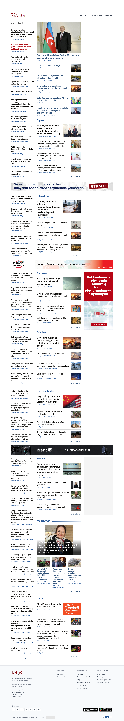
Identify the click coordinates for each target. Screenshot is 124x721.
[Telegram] (30, 709)
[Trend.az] (18, 15)
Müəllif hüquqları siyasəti (104, 680)
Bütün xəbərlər (75, 176)
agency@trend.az (16, 696)
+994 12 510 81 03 (17, 694)
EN (103, 717)
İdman (40, 598)
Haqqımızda (80, 674)
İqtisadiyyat (43, 196)
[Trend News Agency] (17, 672)
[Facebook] (17, 709)
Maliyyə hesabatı (82, 688)
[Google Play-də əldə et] (105, 710)
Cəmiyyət (42, 273)
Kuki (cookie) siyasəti (103, 682)
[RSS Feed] (39, 709)
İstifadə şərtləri (101, 674)
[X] (22, 709)
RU (110, 717)
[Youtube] (26, 709)
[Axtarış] (81, 15)
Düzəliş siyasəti (81, 685)
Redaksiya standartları (83, 682)
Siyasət (41, 120)
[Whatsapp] (13, 709)
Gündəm (42, 332)
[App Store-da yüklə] (90, 710)
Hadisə (41, 458)
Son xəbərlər (61, 674)
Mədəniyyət (43, 520)
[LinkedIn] (34, 709)
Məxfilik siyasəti (101, 677)
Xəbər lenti (17, 23)
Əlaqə (78, 680)
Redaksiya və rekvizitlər (84, 677)
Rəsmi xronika (61, 677)
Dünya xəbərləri (46, 391)
